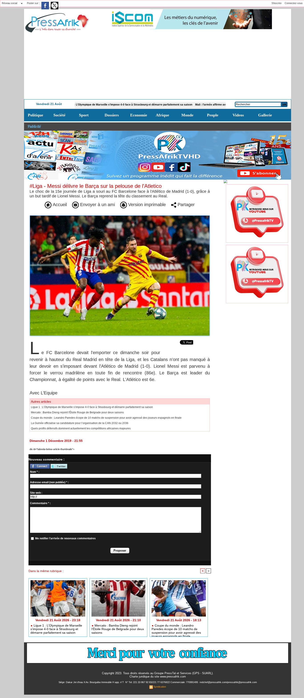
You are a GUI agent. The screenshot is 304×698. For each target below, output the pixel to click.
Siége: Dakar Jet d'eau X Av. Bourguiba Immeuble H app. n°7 (91, 682)
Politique (35, 115)
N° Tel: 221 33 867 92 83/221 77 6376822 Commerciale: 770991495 (162, 682)
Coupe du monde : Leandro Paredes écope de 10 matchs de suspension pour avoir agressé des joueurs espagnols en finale (106, 417)
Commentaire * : (40, 503)
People (212, 115)
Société (59, 115)
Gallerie (265, 115)
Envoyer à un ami (97, 204)
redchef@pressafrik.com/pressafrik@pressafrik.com (228, 682)
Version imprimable (146, 204)
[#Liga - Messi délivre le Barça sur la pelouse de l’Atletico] (120, 216)
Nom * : (34, 471)
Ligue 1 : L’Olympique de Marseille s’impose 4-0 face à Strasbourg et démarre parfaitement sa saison (104, 104)
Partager (185, 204)
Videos (238, 115)
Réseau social (9, 3)
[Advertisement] (157, 66)
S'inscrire (277, 3)
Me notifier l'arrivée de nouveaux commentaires (65, 538)
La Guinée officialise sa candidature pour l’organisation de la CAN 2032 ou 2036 (79, 423)
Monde (187, 115)
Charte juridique (140, 676)
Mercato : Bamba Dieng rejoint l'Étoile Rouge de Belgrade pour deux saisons (77, 412)
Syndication (160, 686)
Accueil (59, 204)
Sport (84, 115)
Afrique (162, 115)
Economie (138, 115)
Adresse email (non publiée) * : (49, 482)
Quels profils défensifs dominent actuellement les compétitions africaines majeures (81, 428)
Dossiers (112, 115)
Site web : (36, 492)
